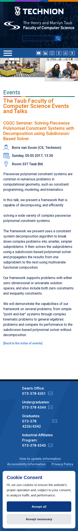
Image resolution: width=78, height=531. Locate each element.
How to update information (40, 459)
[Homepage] (65, 52)
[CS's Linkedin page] (45, 52)
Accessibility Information (26, 464)
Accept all (39, 506)
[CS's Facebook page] (58, 52)
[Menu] (7, 53)
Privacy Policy (62, 464)
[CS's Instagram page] (52, 52)
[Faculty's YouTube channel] (38, 52)
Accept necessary (39, 519)
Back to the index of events (23, 343)
